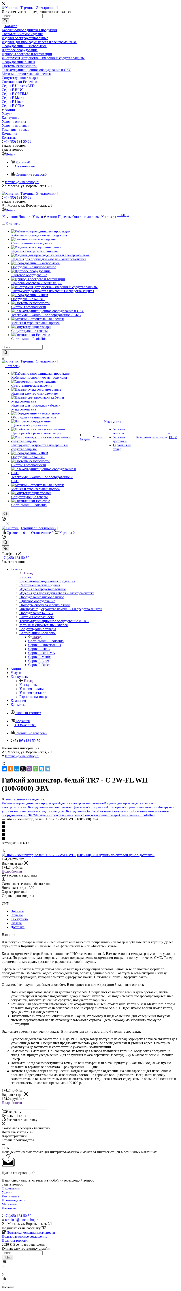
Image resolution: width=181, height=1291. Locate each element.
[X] (23, 768)
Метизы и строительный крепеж (58, 815)
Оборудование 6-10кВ (81, 811)
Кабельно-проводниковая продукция (29, 803)
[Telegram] (47, 768)
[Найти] (5, 21)
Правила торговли (16, 1240)
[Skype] (41, 768)
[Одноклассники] (10, 768)
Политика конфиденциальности (31, 1232)
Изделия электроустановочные (80, 803)
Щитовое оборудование (89, 807)
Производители (13, 1200)
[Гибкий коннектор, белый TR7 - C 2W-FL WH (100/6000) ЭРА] (78, 855)
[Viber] (29, 768)
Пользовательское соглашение (24, 1236)
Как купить (28, 685)
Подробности (12, 871)
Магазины (9, 1204)
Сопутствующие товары (101, 815)
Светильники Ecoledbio (46, 641)
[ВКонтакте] (4, 768)
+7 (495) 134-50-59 (17, 141)
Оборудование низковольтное (48, 807)
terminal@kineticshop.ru (22, 182)
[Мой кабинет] (4, 520)
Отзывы (17, 915)
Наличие (17, 911)
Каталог (25, 577)
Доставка (18, 927)
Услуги (7, 1192)
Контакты (9, 1208)
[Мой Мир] (16, 768)
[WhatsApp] (35, 768)
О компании (11, 1188)
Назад (28, 573)
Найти (7, 1257)
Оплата (16, 923)
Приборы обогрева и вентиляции (132, 807)
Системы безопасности (115, 811)
